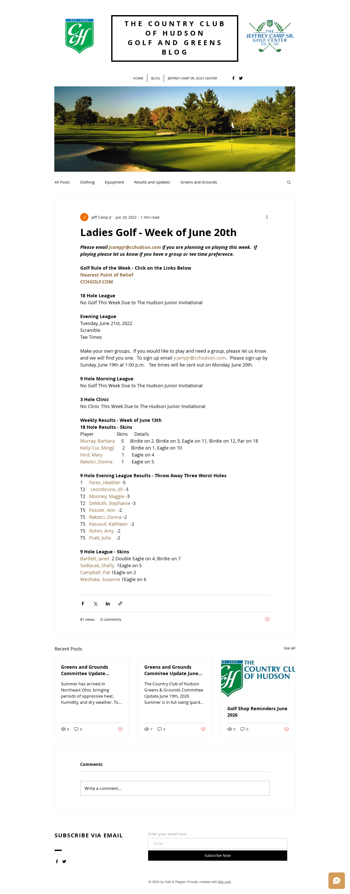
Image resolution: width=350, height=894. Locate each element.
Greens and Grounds (198, 182)
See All (289, 648)
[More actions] (267, 217)
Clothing (87, 182)
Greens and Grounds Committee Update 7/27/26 (84, 670)
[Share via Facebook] (82, 603)
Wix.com (224, 882)
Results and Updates (152, 182)
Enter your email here (167, 834)
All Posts (62, 182)
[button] (288, 182)
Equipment (114, 182)
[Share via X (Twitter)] (95, 603)
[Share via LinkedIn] (107, 603)
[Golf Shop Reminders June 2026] (258, 678)
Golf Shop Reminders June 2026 (257, 711)
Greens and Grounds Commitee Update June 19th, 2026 (171, 670)
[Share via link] (120, 603)
